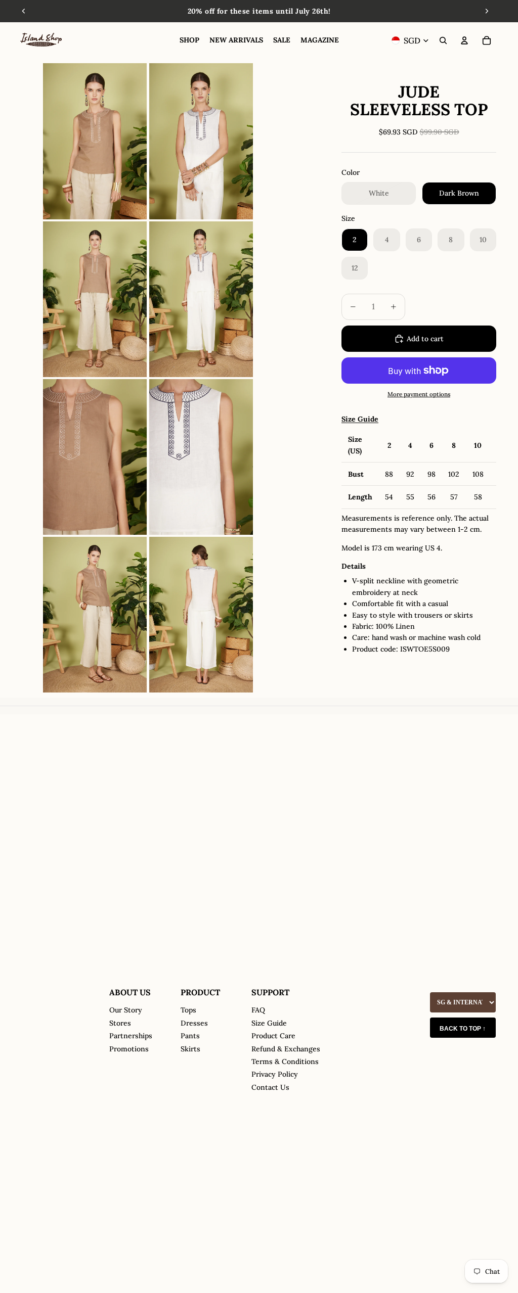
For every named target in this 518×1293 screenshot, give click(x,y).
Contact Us (270, 1087)
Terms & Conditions (285, 1061)
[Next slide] (487, 11)
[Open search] (443, 40)
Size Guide (269, 1023)
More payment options (418, 394)
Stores (120, 1023)
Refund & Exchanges (285, 1048)
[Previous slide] (24, 11)
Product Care (273, 1035)
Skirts (190, 1048)
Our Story (125, 1009)
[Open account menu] (464, 40)
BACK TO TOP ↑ (463, 1028)
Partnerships (130, 1035)
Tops (188, 1009)
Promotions (129, 1048)
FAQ (258, 1009)
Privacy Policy (274, 1074)
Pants (190, 1035)
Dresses (194, 1023)
